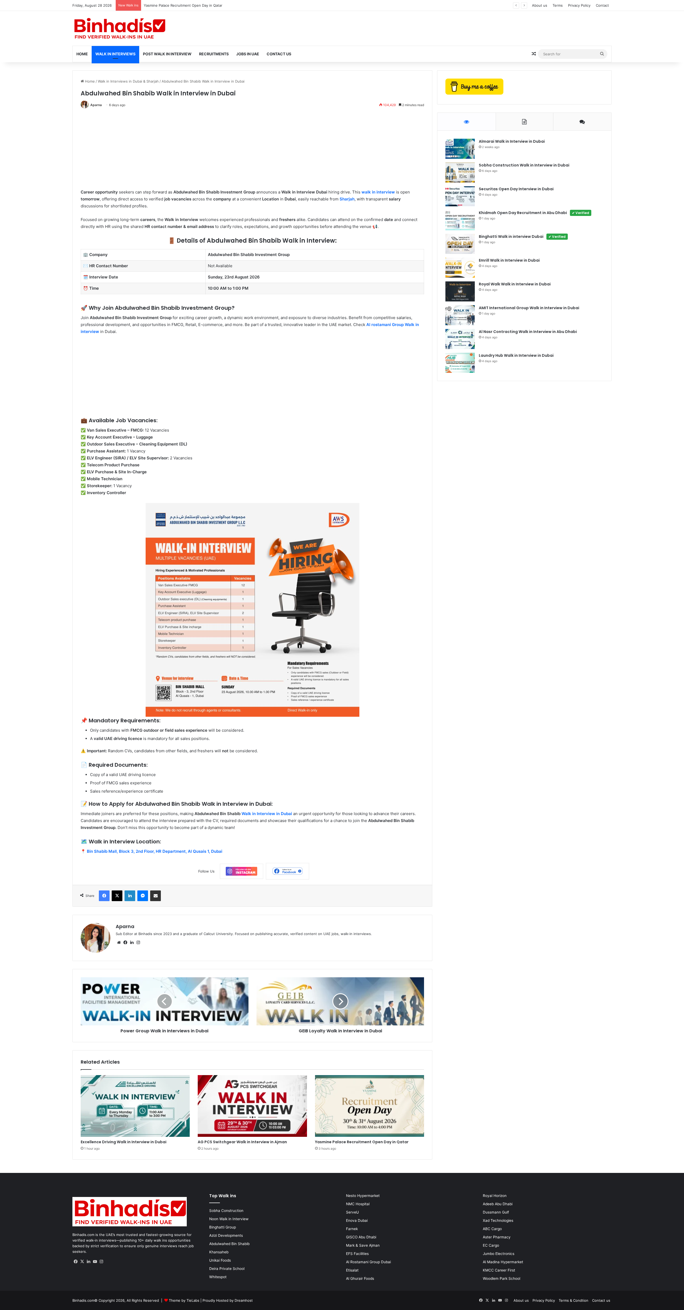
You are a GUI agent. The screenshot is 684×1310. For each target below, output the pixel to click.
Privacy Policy (579, 5)
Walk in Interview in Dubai (267, 813)
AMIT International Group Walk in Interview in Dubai (529, 308)
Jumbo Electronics (498, 1253)
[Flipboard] (287, 871)
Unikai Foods (220, 1260)
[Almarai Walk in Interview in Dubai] (460, 149)
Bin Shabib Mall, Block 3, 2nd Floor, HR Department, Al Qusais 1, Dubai (154, 851)
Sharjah (347, 198)
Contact (602, 5)
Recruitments (214, 54)
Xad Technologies (498, 1220)
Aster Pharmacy (497, 1237)
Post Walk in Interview (167, 54)
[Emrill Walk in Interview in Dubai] (460, 268)
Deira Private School (226, 1268)
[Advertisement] (241, 151)
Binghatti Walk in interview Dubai (522, 236)
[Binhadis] (119, 28)
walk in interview (378, 192)
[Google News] (241, 871)
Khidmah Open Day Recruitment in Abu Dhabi (534, 212)
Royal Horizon (495, 1195)
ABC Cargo (492, 1229)
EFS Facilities (357, 1253)
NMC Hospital (358, 1204)
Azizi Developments (226, 1235)
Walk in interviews (115, 54)
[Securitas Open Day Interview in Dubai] (460, 196)
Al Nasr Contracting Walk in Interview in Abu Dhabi (528, 331)
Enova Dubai (357, 1220)
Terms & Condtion (573, 1300)
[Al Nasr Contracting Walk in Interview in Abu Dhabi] (460, 339)
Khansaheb (218, 1252)
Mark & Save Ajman (363, 1245)
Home (82, 54)
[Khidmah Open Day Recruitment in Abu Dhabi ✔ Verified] (460, 220)
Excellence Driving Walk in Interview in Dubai (123, 1142)
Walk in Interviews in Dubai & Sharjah (128, 81)
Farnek (352, 1229)
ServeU (352, 1212)
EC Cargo (491, 1245)
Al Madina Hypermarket (503, 1262)
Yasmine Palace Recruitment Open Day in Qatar (362, 1142)
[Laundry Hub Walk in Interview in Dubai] (460, 363)
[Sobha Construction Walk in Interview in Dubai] (460, 172)
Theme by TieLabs (184, 1300)
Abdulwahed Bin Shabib (229, 1244)
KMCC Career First (499, 1270)
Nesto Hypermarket (363, 1195)
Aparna (96, 105)
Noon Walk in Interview (228, 1219)
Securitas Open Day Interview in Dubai (516, 189)
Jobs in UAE (247, 54)
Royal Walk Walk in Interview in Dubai (515, 284)
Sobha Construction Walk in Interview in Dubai (524, 165)
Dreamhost (244, 1300)
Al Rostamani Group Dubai (368, 1262)
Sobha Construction (226, 1210)
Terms (558, 5)
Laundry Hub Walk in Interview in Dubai (516, 355)
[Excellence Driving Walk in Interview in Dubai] (135, 1106)
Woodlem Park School (501, 1278)
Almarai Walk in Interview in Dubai (512, 141)
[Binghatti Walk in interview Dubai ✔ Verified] (460, 244)
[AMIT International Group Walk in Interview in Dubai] (460, 315)
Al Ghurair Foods (360, 1278)
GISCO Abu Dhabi (361, 1237)
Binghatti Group (222, 1227)
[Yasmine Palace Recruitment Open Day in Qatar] (369, 1106)
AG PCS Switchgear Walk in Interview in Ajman (242, 1142)
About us (539, 5)
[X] (82, 1261)
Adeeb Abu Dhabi (497, 1204)
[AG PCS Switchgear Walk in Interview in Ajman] (252, 1106)
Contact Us (279, 54)
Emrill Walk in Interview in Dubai (509, 260)
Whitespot (218, 1277)
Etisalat (352, 1270)
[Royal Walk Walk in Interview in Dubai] (460, 291)
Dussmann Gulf (496, 1212)
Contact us (601, 1300)
